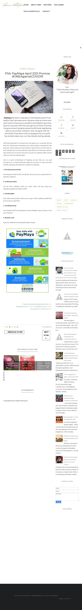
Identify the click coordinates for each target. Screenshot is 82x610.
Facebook (31, 306)
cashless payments (27, 69)
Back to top (65, 598)
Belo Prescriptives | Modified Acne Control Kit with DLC (70, 336)
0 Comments (47, 327)
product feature (62, 207)
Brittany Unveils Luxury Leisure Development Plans (71, 438)
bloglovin (61, 136)
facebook (61, 128)
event (66, 200)
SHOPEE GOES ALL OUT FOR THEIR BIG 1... (11, 366)
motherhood (68, 203)
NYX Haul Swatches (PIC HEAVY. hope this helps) (71, 315)
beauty (59, 200)
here (49, 304)
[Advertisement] (39, 60)
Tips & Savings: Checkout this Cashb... (44, 366)
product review (62, 210)
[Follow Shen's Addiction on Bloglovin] (67, 254)
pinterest (73, 120)
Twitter (49, 306)
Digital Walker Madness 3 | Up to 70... (28, 366)
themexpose (36, 595)
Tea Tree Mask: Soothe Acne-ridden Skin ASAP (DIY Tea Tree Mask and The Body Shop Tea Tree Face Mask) (66, 272)
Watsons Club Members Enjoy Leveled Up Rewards (70, 398)
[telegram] (9, 327)
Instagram (61, 120)
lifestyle (73, 200)
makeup (59, 203)
